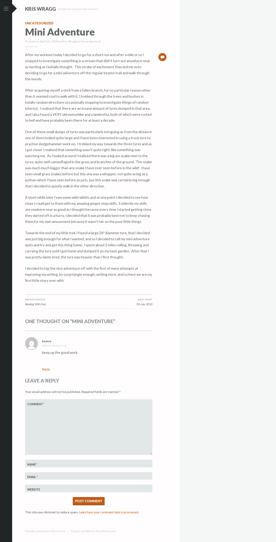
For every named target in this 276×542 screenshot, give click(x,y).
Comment (35, 404)
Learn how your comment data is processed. (109, 512)
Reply (46, 369)
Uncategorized (39, 23)
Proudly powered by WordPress (45, 531)
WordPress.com (106, 531)
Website (33, 489)
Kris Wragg (40, 9)
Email (32, 477)
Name (32, 464)
